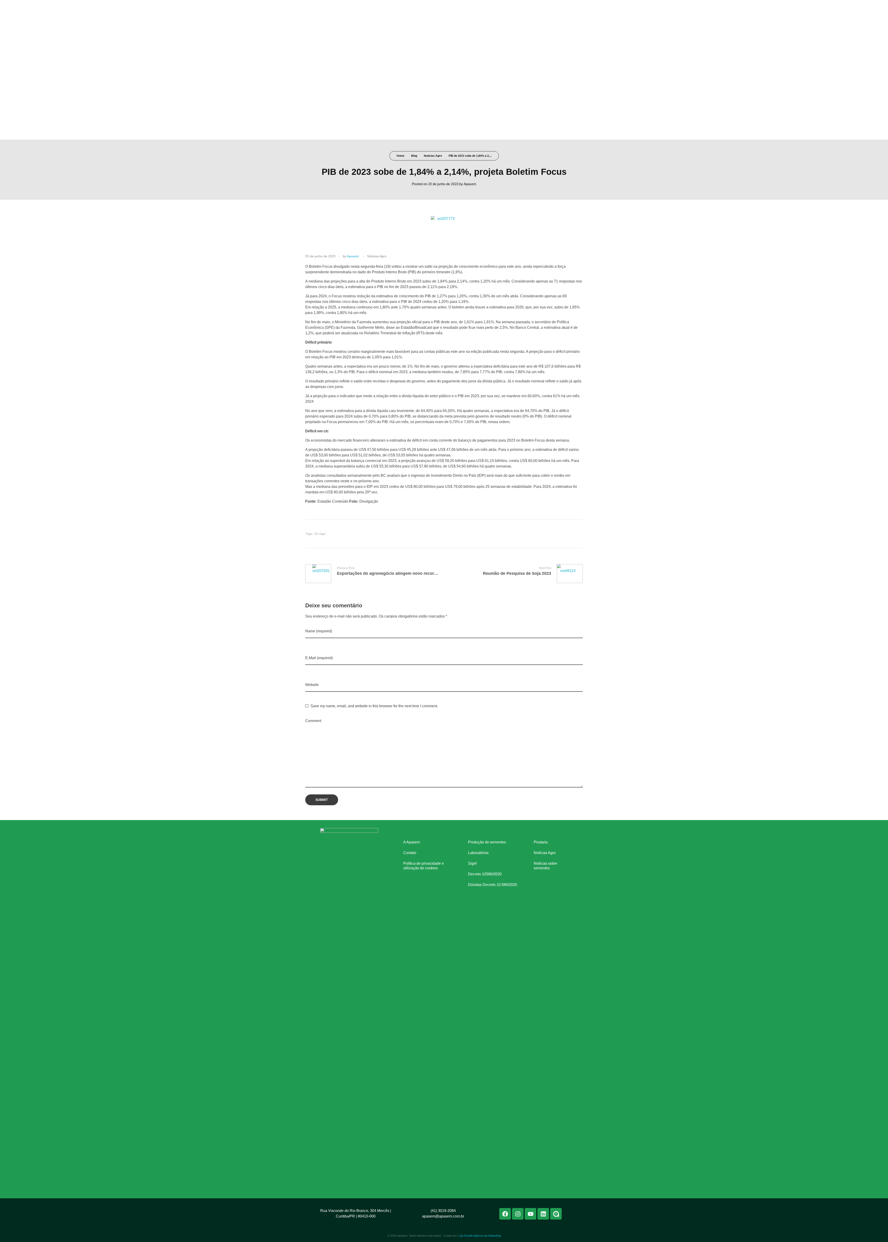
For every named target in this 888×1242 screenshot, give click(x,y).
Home (400, 155)
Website (312, 685)
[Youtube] (553, 6)
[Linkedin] (561, 6)
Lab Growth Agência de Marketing (479, 1235)
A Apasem (411, 842)
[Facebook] (536, 6)
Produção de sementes (487, 842)
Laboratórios (478, 853)
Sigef (472, 863)
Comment (313, 721)
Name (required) (318, 631)
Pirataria (541, 842)
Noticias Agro (433, 155)
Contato (409, 853)
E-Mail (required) (319, 658)
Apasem (470, 184)
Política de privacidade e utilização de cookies (423, 865)
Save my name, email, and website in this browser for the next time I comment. (374, 706)
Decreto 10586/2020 (485, 874)
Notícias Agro (545, 853)
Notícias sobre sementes (545, 865)
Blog (414, 155)
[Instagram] (544, 6)
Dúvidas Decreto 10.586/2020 (492, 885)
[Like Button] (575, 533)
